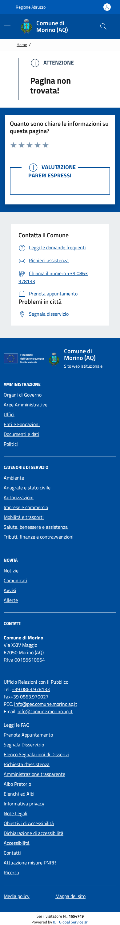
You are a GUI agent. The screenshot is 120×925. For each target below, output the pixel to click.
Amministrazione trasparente (34, 774)
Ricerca (11, 872)
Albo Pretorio (17, 784)
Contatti (12, 852)
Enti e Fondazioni (22, 424)
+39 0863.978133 (31, 689)
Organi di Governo (23, 394)
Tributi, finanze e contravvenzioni (39, 536)
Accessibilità (17, 843)
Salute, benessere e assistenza (36, 527)
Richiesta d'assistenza (27, 764)
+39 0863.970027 (29, 696)
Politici (11, 444)
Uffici (9, 414)
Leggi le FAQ (17, 725)
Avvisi (10, 590)
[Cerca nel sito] (103, 26)
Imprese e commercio (26, 507)
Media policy (17, 896)
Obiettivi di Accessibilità (29, 823)
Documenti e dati (21, 434)
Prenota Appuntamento (28, 734)
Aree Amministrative (25, 404)
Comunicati (15, 580)
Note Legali (15, 813)
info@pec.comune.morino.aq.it (45, 704)
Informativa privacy (24, 803)
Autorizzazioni (19, 497)
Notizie (11, 570)
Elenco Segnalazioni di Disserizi (36, 754)
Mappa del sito (70, 896)
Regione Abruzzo (30, 7)
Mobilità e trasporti (24, 517)
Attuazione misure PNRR (30, 862)
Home (22, 45)
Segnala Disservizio (24, 744)
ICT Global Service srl (71, 922)
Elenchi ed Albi (19, 793)
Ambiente (14, 477)
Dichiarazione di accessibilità (33, 833)
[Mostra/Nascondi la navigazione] (7, 26)
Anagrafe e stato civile (27, 487)
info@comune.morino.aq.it (45, 711)
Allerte (11, 600)
